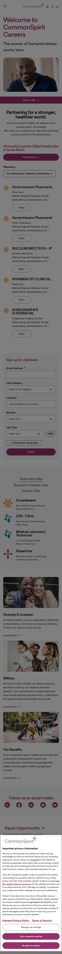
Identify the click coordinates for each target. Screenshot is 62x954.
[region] (31, 893)
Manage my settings (31, 927)
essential (34, 860)
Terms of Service (42, 920)
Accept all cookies (31, 945)
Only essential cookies (31, 936)
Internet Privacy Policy (15, 920)
